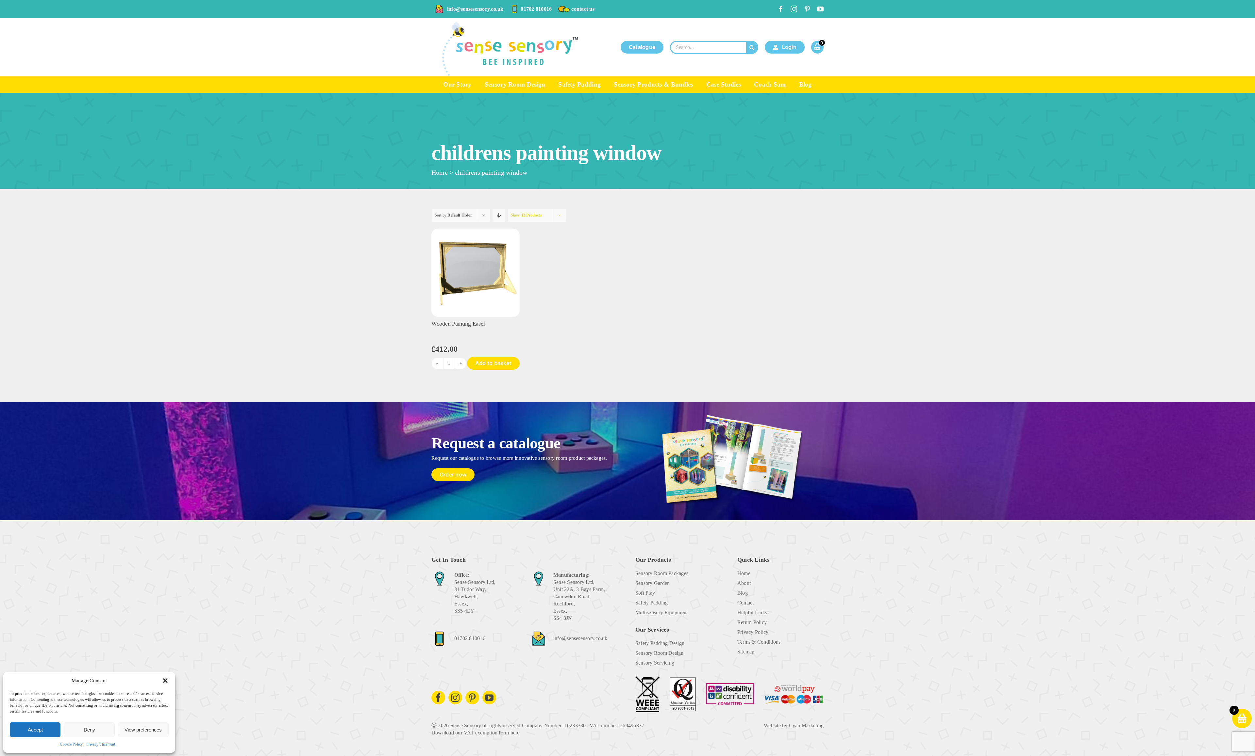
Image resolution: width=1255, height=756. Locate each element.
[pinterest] (807, 9)
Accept (35, 729)
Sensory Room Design (659, 653)
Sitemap (746, 651)
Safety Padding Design (659, 643)
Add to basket (493, 363)
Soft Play (645, 593)
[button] (165, 680)
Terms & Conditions (758, 642)
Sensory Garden (652, 583)
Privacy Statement (100, 744)
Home (439, 172)
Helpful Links (752, 612)
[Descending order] (499, 215)
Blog (742, 593)
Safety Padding (651, 602)
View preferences (143, 729)
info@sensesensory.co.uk (475, 9)
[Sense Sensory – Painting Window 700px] (475, 231)
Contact (745, 602)
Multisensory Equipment (661, 612)
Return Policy (752, 622)
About (744, 583)
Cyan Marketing (806, 725)
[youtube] (820, 9)
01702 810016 (536, 9)
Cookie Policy (71, 744)
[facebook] (781, 9)
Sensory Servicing (654, 663)
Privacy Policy (752, 632)
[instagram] (794, 9)
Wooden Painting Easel (458, 323)
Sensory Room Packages (661, 573)
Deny (89, 729)
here (515, 732)
